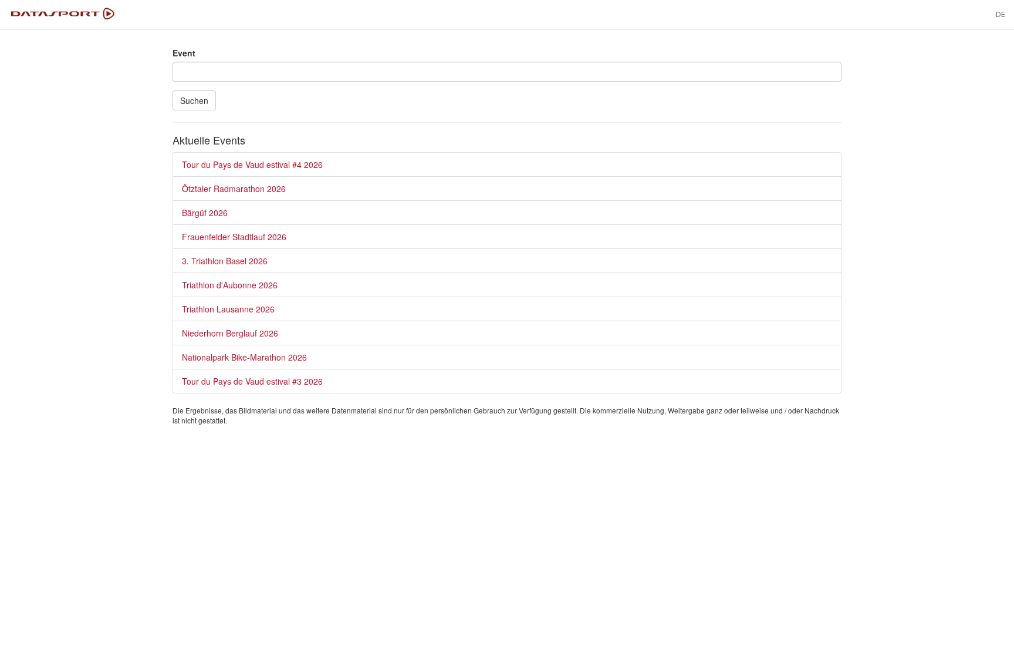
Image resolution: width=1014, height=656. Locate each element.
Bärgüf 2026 (205, 212)
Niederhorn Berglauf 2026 (230, 333)
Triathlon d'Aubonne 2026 (230, 285)
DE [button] (1000, 14)
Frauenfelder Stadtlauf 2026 (234, 237)
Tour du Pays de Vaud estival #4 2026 (252, 164)
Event (184, 53)
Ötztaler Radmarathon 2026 (234, 188)
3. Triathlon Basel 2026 (225, 261)
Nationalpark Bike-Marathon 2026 (244, 357)
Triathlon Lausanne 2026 (228, 309)
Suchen (194, 100)
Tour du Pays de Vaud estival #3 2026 (252, 381)
